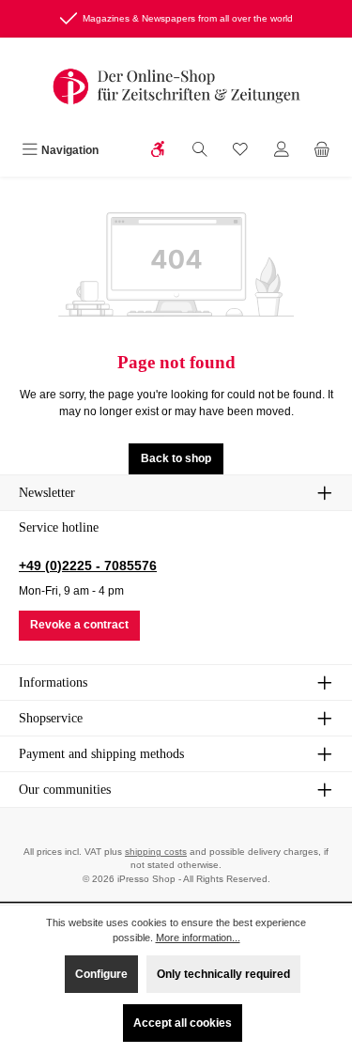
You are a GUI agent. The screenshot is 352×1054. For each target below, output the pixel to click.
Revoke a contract (79, 624)
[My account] (281, 151)
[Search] (200, 151)
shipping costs (156, 851)
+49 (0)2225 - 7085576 (88, 565)
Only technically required (223, 974)
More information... (198, 937)
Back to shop (176, 458)
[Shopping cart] (322, 151)
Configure (101, 974)
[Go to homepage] (176, 86)
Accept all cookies (182, 1023)
